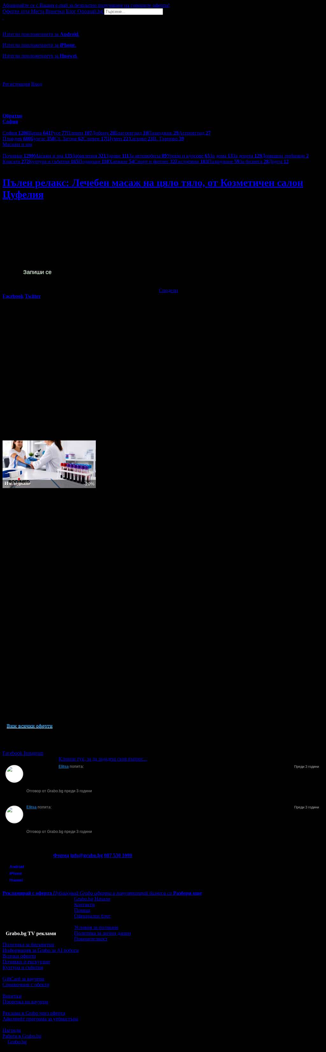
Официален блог (92, 916)
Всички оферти (19, 956)
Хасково (140, 138)
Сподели (168, 290)
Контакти (84, 904)
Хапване (121, 161)
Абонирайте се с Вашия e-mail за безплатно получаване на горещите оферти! (86, 5)
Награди (12, 1030)
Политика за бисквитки (28, 944)
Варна (39, 133)
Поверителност (91, 938)
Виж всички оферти (30, 725)
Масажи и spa (53, 155)
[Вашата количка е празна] (3, 17)
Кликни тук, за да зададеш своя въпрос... (103, 758)
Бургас (42, 138)
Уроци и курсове (188, 155)
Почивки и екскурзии (26, 961)
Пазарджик (163, 133)
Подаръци (93, 161)
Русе (59, 133)
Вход (36, 84)
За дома (221, 155)
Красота (16, 161)
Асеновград (195, 133)
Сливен (94, 138)
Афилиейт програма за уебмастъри (40, 1019)
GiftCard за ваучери (23, 979)
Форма (61, 855)
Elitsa (64, 766)
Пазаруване (223, 161)
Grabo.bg (17, 1041)
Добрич (103, 133)
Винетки (12, 996)
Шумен (117, 138)
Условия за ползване (96, 927)
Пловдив (17, 138)
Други (279, 161)
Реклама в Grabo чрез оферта (34, 1013)
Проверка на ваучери (25, 1001)
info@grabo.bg (86, 855)
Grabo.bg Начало (92, 898)
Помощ (82, 910)
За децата (247, 155)
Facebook (13, 753)
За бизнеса (254, 161)
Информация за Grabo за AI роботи (41, 950)
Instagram (33, 753)
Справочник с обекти (26, 984)
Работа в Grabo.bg (22, 1036)
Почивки (18, 155)
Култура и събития (53, 161)
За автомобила (148, 155)
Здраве (117, 155)
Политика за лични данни (102, 933)
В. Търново (168, 138)
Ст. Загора (68, 138)
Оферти (16, 11)
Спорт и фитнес (154, 161)
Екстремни (191, 161)
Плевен (79, 133)
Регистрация (16, 84)
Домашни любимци (285, 155)
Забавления (89, 155)
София (15, 133)
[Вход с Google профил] (163, 77)
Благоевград (131, 133)
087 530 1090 (118, 855)
